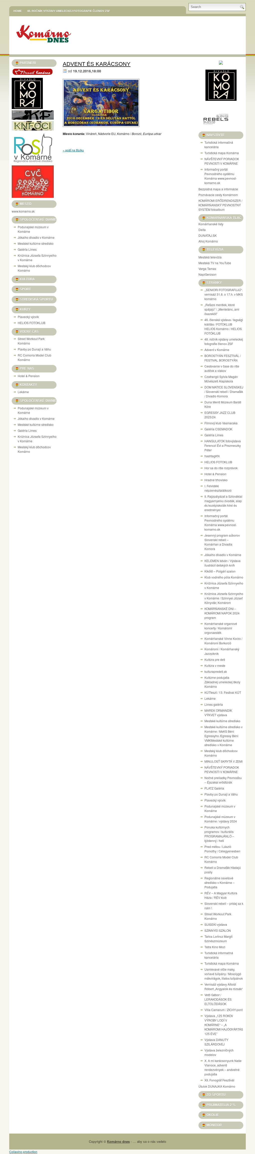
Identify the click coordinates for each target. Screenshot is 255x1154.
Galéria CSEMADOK (218, 429)
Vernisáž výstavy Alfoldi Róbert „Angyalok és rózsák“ (223, 986)
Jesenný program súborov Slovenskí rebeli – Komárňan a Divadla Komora (222, 542)
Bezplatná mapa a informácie (218, 189)
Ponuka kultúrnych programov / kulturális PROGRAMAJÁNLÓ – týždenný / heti (219, 834)
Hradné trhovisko (216, 480)
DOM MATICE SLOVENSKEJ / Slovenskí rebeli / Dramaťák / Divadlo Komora (223, 391)
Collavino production (23, 1152)
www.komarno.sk (23, 211)
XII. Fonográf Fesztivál (219, 1080)
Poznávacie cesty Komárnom (218, 195)
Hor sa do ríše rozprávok (221, 468)
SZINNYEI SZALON (217, 930)
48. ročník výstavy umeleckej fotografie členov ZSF (68, 10)
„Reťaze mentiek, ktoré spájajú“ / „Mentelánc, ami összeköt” (221, 309)
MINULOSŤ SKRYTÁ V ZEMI (223, 761)
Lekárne (23, 392)
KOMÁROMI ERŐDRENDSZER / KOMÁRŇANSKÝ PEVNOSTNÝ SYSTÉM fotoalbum (220, 205)
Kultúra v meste (214, 665)
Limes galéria (213, 704)
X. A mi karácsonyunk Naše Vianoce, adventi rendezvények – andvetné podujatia (223, 1067)
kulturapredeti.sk (215, 671)
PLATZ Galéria (214, 788)
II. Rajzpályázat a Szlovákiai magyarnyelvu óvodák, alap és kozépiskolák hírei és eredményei (223, 503)
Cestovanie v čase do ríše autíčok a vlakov (221, 368)
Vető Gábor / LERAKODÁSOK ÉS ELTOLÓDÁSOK (218, 999)
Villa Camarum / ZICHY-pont (223, 1010)
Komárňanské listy (210, 224)
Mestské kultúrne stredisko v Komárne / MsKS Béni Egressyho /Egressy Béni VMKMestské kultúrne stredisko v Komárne (223, 736)
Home (17, 10)
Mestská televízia (210, 257)
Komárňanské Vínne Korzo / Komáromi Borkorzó (223, 640)
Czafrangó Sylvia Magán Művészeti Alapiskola (221, 378)
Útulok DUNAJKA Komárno (216, 1086)
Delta (202, 230)
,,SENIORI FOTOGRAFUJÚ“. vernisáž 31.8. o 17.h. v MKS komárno (223, 294)
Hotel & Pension (29, 376)
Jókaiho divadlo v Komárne (36, 237)
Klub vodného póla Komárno (223, 577)
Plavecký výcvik (28, 317)
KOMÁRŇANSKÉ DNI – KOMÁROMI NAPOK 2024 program (222, 613)
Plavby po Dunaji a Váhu (34, 349)
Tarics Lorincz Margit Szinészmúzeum (218, 938)
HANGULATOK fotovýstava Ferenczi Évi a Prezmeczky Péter (222, 445)
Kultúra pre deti (214, 659)
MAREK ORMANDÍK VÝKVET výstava (218, 712)
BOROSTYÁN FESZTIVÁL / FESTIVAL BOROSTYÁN (222, 357)
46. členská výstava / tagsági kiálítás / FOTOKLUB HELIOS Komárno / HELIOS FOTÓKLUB (223, 326)
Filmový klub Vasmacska (221, 423)
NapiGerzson (207, 274)
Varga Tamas (207, 268)
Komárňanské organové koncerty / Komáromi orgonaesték (220, 628)
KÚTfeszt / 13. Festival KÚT (222, 692)
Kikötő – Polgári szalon (220, 571)
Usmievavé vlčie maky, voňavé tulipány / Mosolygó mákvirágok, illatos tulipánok (223, 973)
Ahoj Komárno (208, 241)
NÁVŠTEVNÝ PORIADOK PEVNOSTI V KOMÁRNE (221, 161)
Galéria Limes (27, 249)
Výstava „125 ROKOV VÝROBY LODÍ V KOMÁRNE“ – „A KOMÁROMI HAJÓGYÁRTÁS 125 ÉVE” (223, 1025)
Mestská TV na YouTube (214, 263)
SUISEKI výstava (215, 924)
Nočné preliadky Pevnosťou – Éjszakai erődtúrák (223, 780)
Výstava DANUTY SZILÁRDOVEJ (216, 1042)
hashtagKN (212, 456)
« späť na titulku (73, 150)
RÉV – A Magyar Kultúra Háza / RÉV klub (220, 895)
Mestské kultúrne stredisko (36, 243)
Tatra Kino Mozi (214, 947)
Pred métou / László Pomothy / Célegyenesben (222, 848)
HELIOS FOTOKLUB (31, 323)
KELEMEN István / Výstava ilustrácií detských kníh (222, 563)
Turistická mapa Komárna (221, 153)
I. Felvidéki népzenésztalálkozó (218, 488)
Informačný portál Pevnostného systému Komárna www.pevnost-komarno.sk (220, 176)
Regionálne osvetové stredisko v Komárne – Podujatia (219, 882)
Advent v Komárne (216, 349)
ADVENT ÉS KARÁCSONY (96, 64)
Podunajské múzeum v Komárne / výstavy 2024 (220, 818)
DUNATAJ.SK (207, 235)
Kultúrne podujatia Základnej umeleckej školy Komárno (222, 682)
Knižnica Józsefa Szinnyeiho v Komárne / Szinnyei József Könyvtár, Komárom (223, 598)
